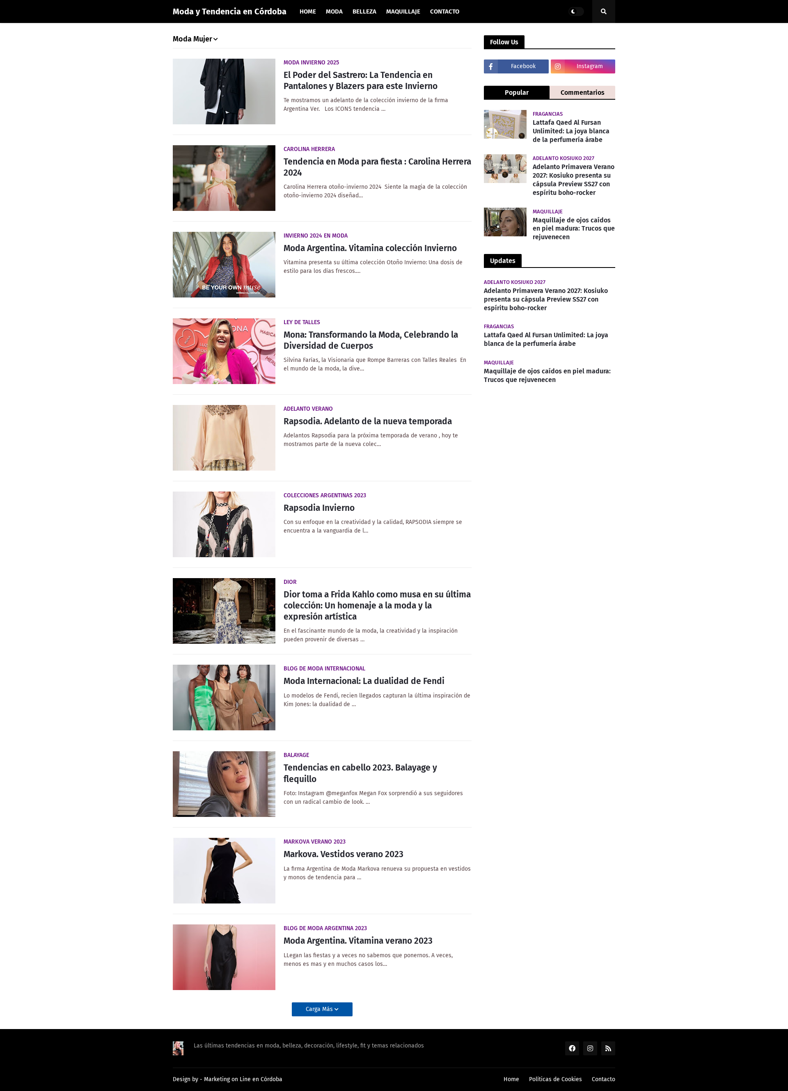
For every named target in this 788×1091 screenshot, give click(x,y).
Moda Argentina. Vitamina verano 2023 (358, 940)
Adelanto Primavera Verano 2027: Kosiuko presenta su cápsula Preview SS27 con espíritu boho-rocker (573, 179)
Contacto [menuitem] (444, 11)
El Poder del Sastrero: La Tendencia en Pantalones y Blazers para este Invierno (361, 80)
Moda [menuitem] (334, 11)
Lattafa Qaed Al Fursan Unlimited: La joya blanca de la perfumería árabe (571, 131)
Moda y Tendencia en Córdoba (229, 11)
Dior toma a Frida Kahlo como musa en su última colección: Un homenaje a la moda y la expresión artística (377, 605)
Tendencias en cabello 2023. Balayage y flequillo (360, 773)
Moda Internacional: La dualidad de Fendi (364, 681)
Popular (517, 92)
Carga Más (320, 1009)
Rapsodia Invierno (319, 508)
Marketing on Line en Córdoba (243, 1079)
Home (511, 1079)
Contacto (603, 1079)
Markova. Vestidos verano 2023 (343, 854)
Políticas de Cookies (555, 1079)
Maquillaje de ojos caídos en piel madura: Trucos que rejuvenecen (574, 228)
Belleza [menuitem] (364, 11)
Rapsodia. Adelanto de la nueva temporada (368, 421)
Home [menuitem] (308, 11)
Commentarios (583, 92)
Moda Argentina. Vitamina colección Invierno (370, 248)
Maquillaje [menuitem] (403, 11)
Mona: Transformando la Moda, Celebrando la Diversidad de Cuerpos (371, 340)
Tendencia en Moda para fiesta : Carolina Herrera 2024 (377, 167)
